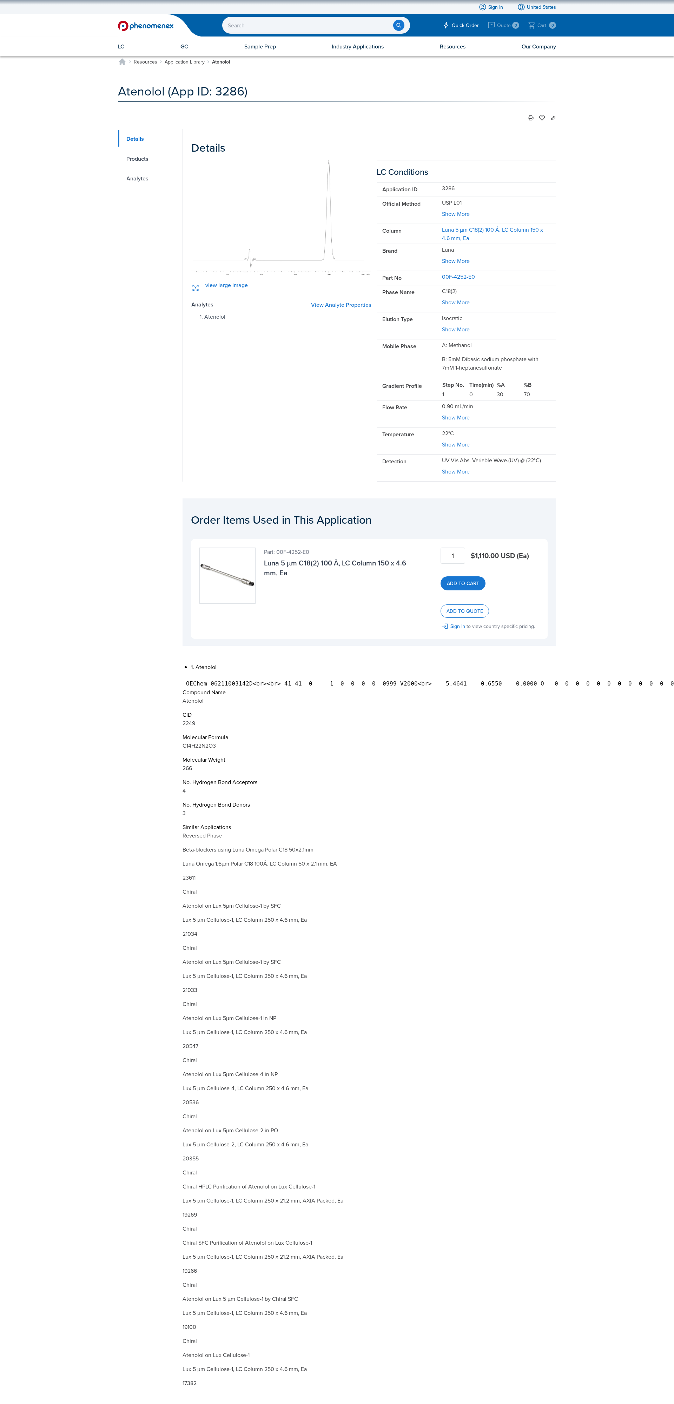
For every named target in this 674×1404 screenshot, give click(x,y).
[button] (531, 118)
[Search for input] (398, 25)
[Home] (122, 62)
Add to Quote (465, 611)
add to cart (463, 583)
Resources (145, 61)
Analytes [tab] (137, 178)
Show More (456, 214)
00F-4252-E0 (458, 276)
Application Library (185, 61)
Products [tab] (137, 159)
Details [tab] (135, 139)
